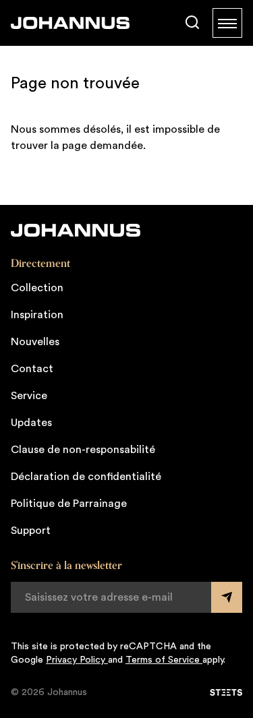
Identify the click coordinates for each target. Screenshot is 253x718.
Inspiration (37, 314)
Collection (37, 287)
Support (31, 530)
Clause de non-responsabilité (83, 449)
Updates (31, 422)
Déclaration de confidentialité (86, 476)
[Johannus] (70, 23)
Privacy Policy (77, 660)
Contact (32, 368)
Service (29, 395)
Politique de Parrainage (69, 503)
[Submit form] (226, 597)
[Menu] (227, 23)
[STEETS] (226, 692)
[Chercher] (192, 23)
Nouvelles (35, 341)
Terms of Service (163, 660)
